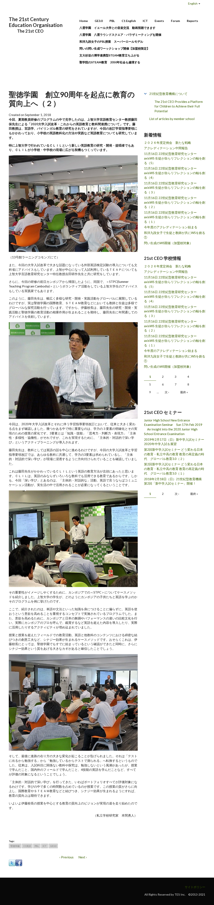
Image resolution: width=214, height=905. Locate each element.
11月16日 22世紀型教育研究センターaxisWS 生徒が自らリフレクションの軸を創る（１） (174, 217)
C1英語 (27, 846)
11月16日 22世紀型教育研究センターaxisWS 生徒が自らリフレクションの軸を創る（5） (174, 158)
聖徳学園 (15, 846)
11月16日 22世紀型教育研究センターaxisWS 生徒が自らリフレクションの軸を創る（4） (174, 172)
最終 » (184, 392)
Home (83, 21)
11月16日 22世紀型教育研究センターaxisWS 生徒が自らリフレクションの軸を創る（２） (174, 202)
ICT (145, 21)
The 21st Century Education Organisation (35, 22)
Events (159, 21)
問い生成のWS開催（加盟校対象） (168, 243)
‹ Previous (66, 857)
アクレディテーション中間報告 (166, 148)
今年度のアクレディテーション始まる (170, 227)
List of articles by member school (172, 119)
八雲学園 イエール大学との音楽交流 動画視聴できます (117, 27)
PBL (112, 21)
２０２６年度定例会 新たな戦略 (167, 142)
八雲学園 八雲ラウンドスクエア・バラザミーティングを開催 (121, 34)
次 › (167, 392)
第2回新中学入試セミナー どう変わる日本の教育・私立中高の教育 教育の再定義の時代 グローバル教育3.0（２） (174, 454)
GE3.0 (99, 21)
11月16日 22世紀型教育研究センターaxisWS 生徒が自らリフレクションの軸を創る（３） (174, 187)
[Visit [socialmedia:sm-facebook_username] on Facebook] (18, 862)
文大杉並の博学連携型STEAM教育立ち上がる (109, 55)
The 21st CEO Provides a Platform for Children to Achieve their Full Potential (178, 106)
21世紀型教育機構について (168, 94)
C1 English (129, 21)
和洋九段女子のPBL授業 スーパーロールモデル (111, 41)
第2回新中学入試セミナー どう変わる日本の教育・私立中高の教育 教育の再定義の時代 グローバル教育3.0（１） (174, 468)
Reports (192, 21)
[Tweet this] (12, 862)
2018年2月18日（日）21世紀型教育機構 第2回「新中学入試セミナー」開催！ (174, 481)
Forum (175, 21)
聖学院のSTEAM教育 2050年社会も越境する (109, 62)
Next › (82, 857)
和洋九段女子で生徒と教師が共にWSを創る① (174, 235)
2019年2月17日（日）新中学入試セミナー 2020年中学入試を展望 (174, 442)
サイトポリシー (195, 887)
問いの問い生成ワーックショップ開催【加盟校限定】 (114, 48)
